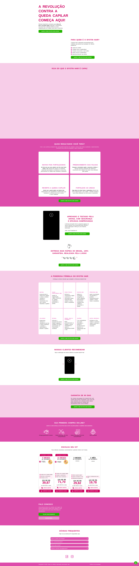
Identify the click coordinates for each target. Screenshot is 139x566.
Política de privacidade (95, 564)
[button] (62, 257)
